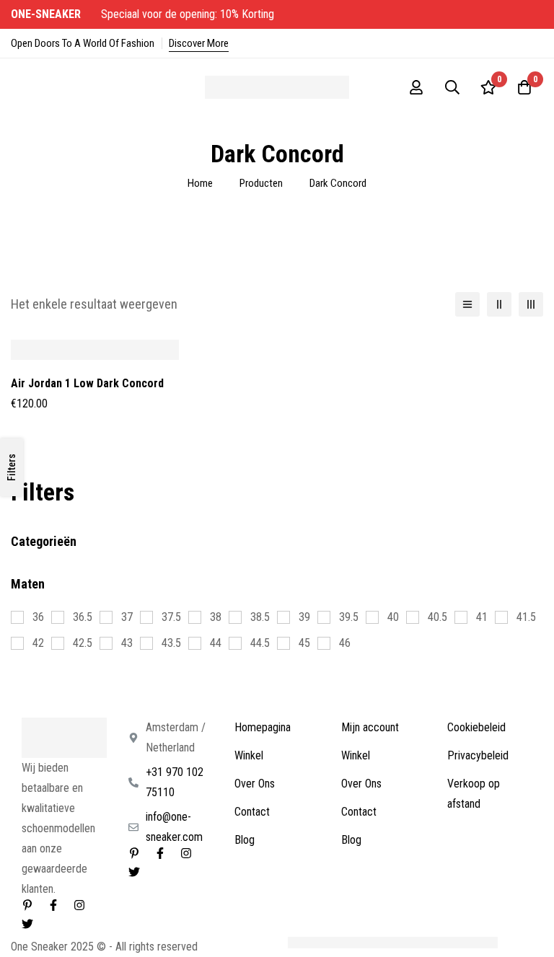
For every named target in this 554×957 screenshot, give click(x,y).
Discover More (199, 43)
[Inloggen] (416, 87)
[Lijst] (467, 304)
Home (200, 183)
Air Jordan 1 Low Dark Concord (87, 383)
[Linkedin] (27, 905)
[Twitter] (27, 924)
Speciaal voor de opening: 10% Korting (144, 14)
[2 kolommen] (499, 304)
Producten (261, 183)
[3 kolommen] (531, 304)
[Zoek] (452, 87)
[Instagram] (79, 905)
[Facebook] (53, 905)
